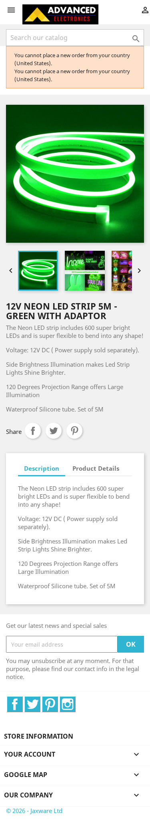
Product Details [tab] (95, 468)
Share (33, 431)
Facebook (22, 700)
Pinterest (74, 431)
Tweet (54, 431)
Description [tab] (41, 468)
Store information (38, 736)
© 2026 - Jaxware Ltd (34, 811)
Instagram (75, 700)
